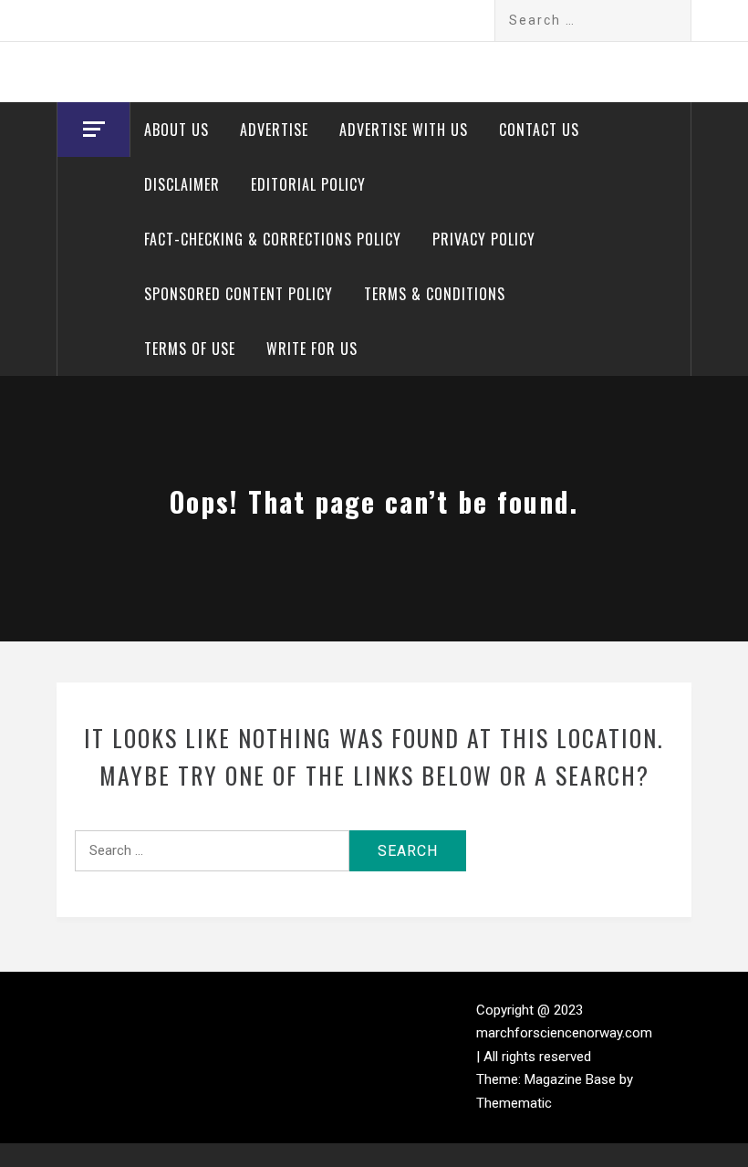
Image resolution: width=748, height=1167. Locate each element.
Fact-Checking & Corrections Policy (272, 239)
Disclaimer (182, 184)
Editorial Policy (308, 184)
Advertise (274, 130)
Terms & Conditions (434, 294)
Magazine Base (572, 1079)
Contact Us (539, 130)
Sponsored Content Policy (238, 294)
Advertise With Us (403, 130)
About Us (176, 130)
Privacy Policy (483, 239)
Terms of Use (189, 348)
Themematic (514, 1103)
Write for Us (312, 348)
